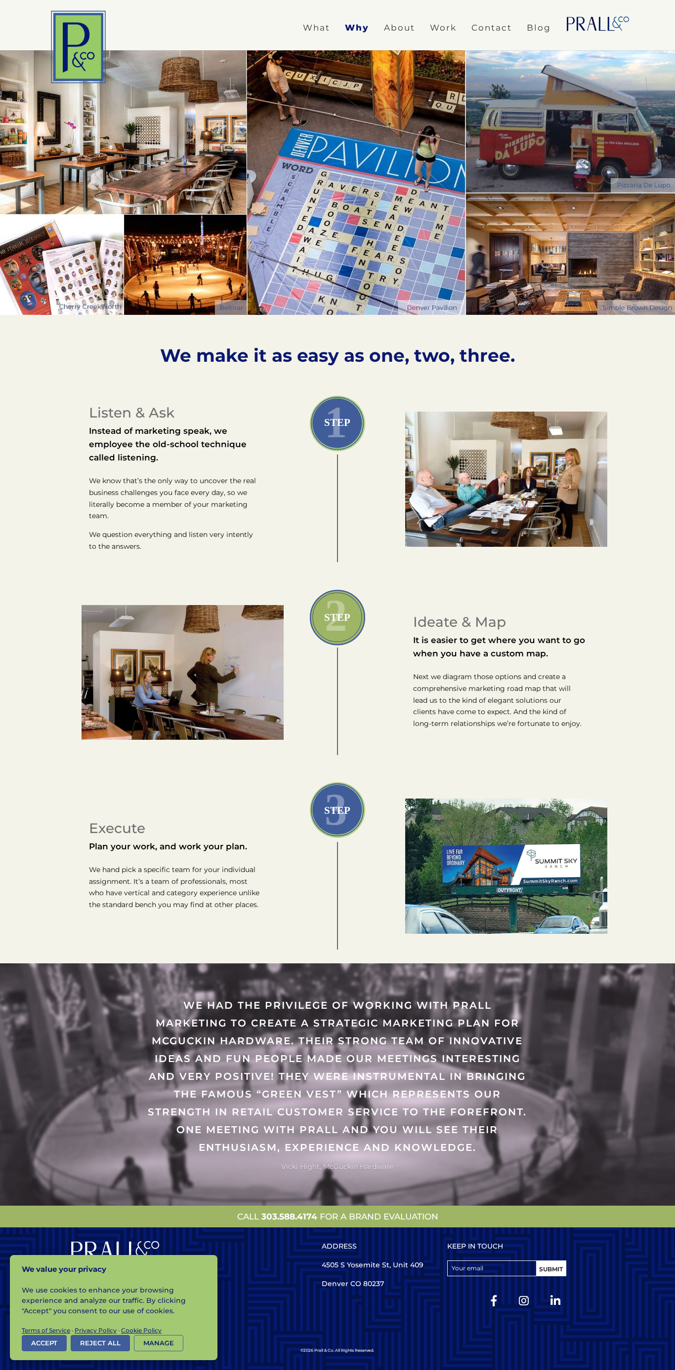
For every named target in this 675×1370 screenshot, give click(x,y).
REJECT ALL (100, 1343)
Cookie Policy (141, 1330)
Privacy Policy (96, 1330)
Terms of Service (46, 1330)
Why (357, 28)
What (316, 28)
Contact (491, 28)
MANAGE (158, 1343)
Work (443, 28)
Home (598, 24)
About (399, 28)
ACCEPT (44, 1343)
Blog (539, 28)
